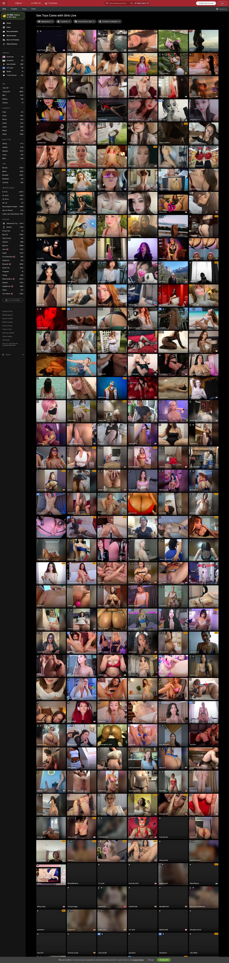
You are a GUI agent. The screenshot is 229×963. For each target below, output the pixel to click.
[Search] (131, 3)
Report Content (7, 318)
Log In (222, 3)
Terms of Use (7, 329)
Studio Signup (7, 336)
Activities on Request (109, 21)
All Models (6, 340)
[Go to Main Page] (18, 3)
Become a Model (8, 333)
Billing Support (7, 315)
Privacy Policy (7, 326)
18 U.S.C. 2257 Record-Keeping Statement (10, 344)
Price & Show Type (85, 21)
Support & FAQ (7, 311)
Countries (64, 21)
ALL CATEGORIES (14, 300)
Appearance (45, 21)
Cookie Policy (138, 960)
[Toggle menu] (4, 3)
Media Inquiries (7, 322)
